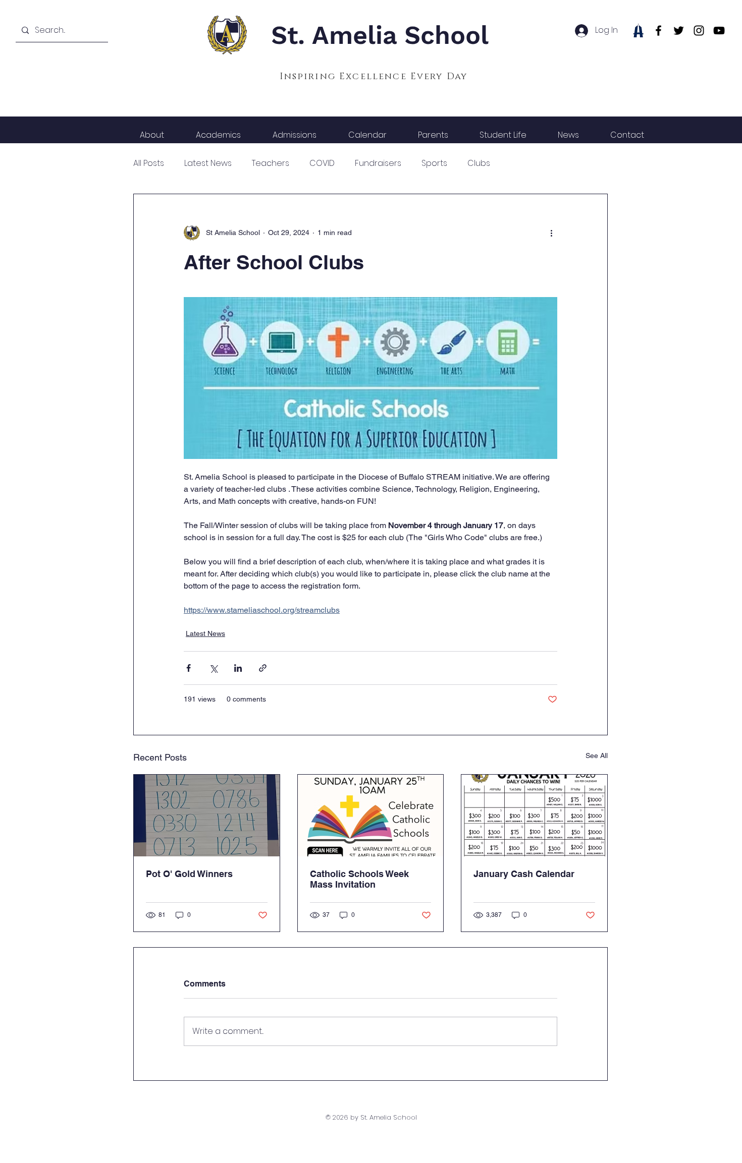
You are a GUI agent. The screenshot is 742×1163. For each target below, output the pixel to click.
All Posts (148, 163)
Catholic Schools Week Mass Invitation (359, 879)
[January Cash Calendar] (534, 815)
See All (597, 755)
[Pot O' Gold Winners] (207, 815)
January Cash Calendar (523, 873)
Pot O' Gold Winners (189, 873)
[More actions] (551, 232)
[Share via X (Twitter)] (213, 668)
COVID (322, 163)
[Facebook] (658, 30)
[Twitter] (678, 30)
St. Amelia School (380, 35)
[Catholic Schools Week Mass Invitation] (371, 815)
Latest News (208, 163)
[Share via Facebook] (188, 668)
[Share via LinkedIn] (238, 668)
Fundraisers (378, 163)
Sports (434, 163)
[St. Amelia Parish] (638, 30)
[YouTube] (719, 30)
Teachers (270, 163)
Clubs (478, 163)
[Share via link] (263, 668)
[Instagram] (699, 30)
